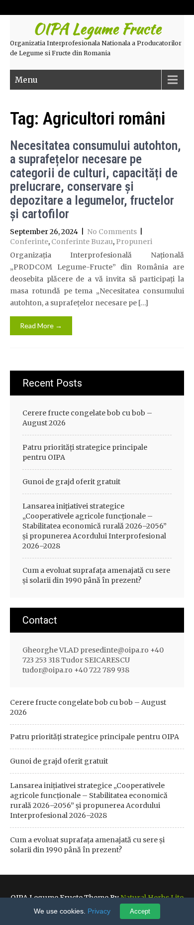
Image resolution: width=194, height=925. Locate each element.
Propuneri (134, 241)
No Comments (112, 231)
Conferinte (29, 241)
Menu (26, 80)
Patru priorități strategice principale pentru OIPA (84, 452)
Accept (140, 911)
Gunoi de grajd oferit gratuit (71, 481)
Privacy (99, 911)
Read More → (41, 325)
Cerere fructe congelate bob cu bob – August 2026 (87, 417)
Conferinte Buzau (82, 241)
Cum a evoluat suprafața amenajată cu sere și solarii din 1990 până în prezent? (96, 575)
